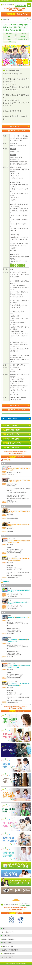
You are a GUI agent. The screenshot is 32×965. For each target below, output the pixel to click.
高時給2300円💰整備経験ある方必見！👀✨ (19, 617)
